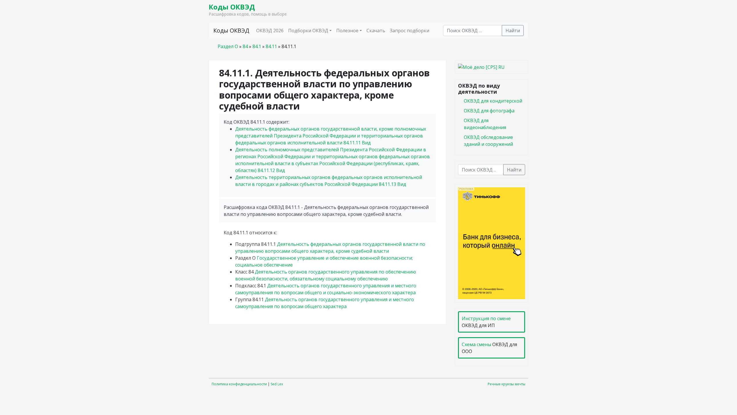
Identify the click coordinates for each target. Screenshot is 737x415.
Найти (513, 30)
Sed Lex (277, 384)
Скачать (375, 30)
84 (245, 46)
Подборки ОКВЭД (308, 30)
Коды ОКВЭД (232, 7)
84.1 (256, 46)
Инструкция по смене (486, 318)
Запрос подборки (409, 30)
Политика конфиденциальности (239, 384)
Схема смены (476, 344)
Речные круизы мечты (506, 384)
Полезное (347, 30)
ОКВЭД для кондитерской (493, 100)
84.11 (271, 46)
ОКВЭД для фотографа (489, 110)
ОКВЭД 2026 (270, 30)
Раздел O (228, 46)
